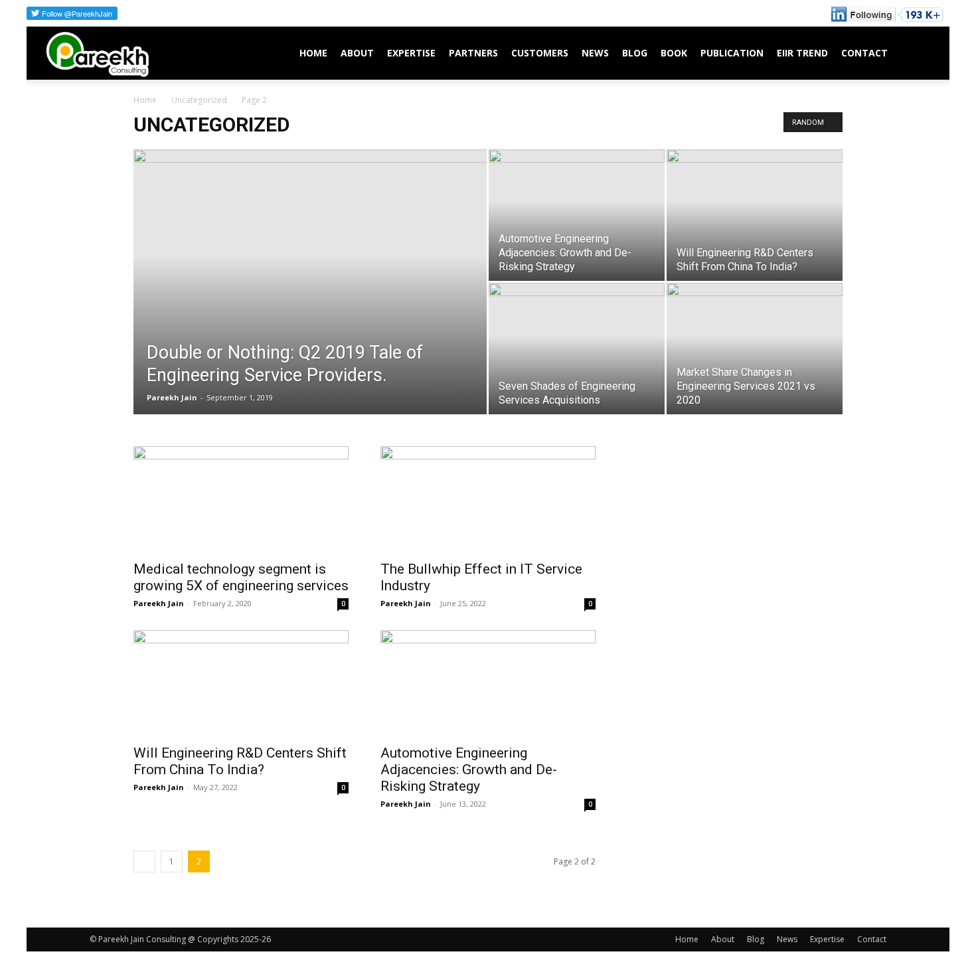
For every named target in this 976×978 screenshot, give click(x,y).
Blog (634, 52)
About (357, 52)
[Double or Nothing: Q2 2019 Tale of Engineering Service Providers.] (310, 256)
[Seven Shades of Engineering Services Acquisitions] (577, 348)
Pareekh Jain (172, 397)
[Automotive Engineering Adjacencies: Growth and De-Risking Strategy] (577, 215)
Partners (473, 52)
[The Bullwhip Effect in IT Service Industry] (488, 499)
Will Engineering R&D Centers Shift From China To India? (240, 761)
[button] (920, 54)
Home (313, 52)
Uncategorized (199, 100)
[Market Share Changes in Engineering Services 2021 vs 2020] (755, 348)
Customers (539, 52)
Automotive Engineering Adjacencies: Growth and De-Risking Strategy (468, 769)
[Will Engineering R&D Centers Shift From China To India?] (755, 215)
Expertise (411, 52)
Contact (864, 52)
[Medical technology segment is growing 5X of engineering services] (241, 499)
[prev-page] (144, 861)
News (595, 52)
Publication (732, 52)
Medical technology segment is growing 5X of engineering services (241, 577)
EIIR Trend (802, 52)
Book (674, 52)
